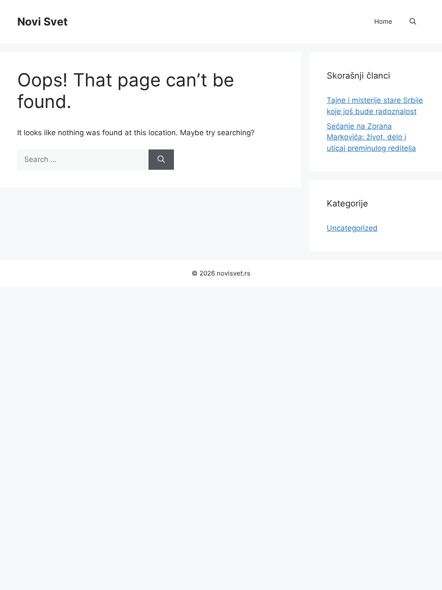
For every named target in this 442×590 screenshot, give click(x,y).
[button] (413, 22)
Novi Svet (42, 21)
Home (383, 21)
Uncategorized (352, 228)
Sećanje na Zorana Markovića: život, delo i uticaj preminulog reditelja (371, 137)
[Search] (161, 159)
